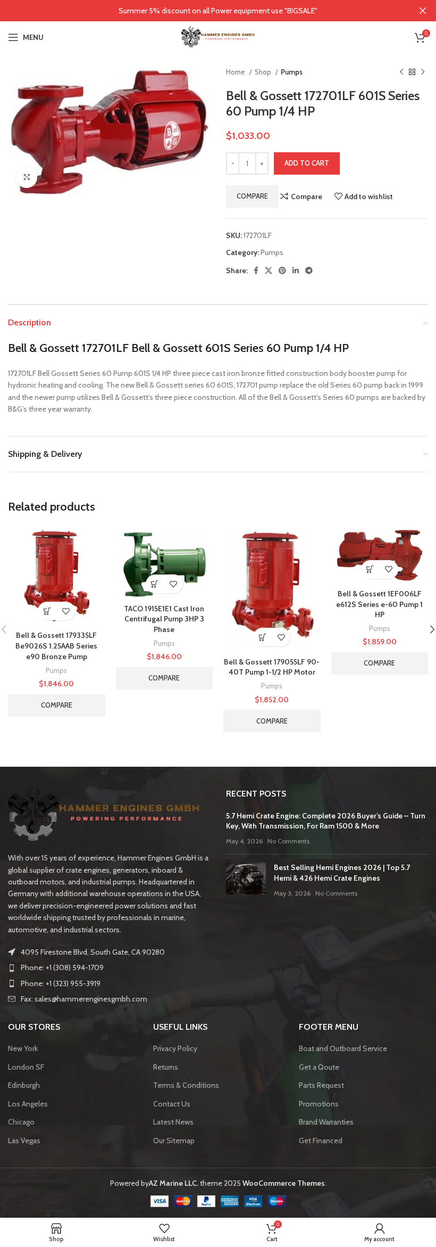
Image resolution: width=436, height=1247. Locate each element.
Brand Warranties (326, 1122)
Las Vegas (24, 1140)
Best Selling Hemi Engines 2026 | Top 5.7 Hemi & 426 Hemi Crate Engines (342, 873)
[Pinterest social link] (282, 270)
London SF (26, 1067)
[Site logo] (218, 36)
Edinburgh (24, 1085)
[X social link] (268, 270)
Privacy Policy (175, 1048)
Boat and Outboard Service (343, 1048)
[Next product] (422, 72)
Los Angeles (28, 1104)
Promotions (319, 1104)
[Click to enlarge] (26, 177)
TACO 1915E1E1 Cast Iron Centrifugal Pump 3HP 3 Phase (164, 619)
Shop (264, 72)
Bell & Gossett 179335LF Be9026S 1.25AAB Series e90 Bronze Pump (56, 645)
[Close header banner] (422, 10)
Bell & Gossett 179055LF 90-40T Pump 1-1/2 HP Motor (272, 667)
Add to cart (306, 163)
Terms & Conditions (186, 1085)
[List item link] (109, 967)
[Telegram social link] (309, 270)
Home (236, 72)
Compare (252, 196)
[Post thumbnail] (246, 880)
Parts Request (321, 1085)
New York (23, 1048)
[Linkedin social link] (295, 270)
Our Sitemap (174, 1140)
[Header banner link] (202, 10)
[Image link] (104, 814)
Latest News (173, 1122)
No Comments (288, 841)
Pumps (292, 72)
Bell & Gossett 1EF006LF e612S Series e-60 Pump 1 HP (379, 604)
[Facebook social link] (256, 270)
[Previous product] (401, 72)
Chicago (21, 1122)
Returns (165, 1067)
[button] (47, 611)
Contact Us (171, 1104)
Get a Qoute (319, 1067)
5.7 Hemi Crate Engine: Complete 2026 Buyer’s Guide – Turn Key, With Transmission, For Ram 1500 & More (325, 821)
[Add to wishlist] (65, 611)
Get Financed (320, 1140)
